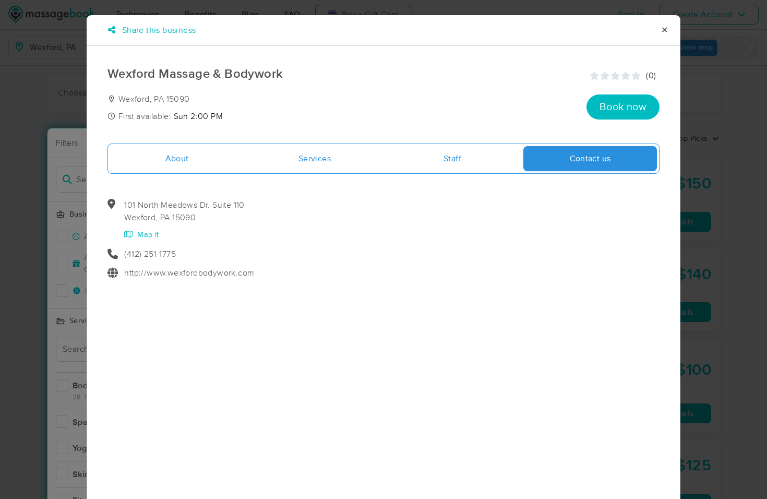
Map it (147, 235)
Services (314, 159)
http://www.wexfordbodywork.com (189, 273)
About (177, 159)
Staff (452, 159)
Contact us (590, 159)
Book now (623, 107)
